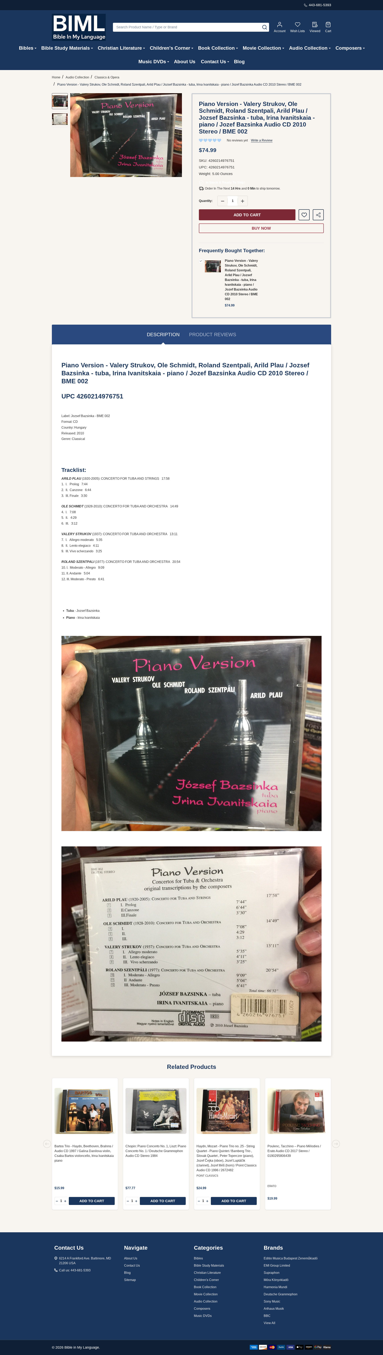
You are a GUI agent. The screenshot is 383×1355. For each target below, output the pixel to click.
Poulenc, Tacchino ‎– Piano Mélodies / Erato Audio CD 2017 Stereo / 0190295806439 (294, 1150)
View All (269, 1323)
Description (163, 334)
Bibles (26, 48)
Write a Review (261, 140)
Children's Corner (170, 48)
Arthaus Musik (274, 1308)
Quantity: (206, 201)
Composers (349, 48)
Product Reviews (212, 334)
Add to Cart (247, 215)
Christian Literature (120, 48)
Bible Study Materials (65, 48)
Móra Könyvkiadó (276, 1280)
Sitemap (130, 1280)
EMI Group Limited (277, 1265)
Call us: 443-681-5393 (75, 1270)
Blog (239, 61)
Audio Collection (308, 48)
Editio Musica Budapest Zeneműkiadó (291, 1258)
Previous (47, 1144)
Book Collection (216, 48)
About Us (184, 61)
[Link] (79, 27)
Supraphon (271, 1272)
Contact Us (213, 61)
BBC (267, 1315)
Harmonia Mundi (275, 1287)
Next (336, 1144)
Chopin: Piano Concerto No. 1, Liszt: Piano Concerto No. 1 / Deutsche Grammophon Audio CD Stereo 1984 (155, 1150)
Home (56, 77)
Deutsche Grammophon (280, 1294)
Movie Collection (262, 48)
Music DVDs (152, 61)
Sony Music (272, 1301)
